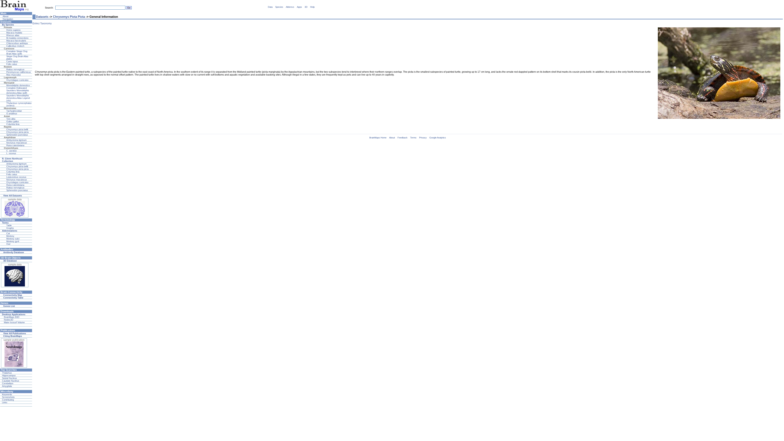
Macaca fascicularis (16, 40)
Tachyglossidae (14, 111)
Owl (8, 244)
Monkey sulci (12, 238)
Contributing (8, 400)
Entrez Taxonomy (42, 23)
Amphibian (10, 137)
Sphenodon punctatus (17, 135)
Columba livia (12, 124)
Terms (413, 137)
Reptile (7, 127)
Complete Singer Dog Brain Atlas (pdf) (16, 52)
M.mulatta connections (17, 38)
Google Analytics (437, 137)
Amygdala (7, 386)
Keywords (7, 394)
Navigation (7, 19)
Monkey (10, 236)
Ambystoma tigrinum (16, 140)
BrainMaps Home (377, 137)
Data (270, 7)
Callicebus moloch (15, 46)
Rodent (8, 67)
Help (312, 7)
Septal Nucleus (9, 378)
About (5, 16)
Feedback (403, 137)
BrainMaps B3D (11, 317)
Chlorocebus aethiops (17, 43)
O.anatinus (11, 113)
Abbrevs (290, 7)
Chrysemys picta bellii (17, 129)
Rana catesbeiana (15, 145)
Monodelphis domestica (18, 85)
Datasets (42, 16)
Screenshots (8, 397)
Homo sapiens (13, 30)
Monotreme (10, 108)
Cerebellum (7, 383)
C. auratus (11, 150)
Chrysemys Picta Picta (69, 16)
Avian (7, 116)
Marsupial (9, 82)
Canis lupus (12, 61)
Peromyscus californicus (18, 72)
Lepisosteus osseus (16, 177)
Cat (8, 233)
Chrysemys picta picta (17, 132)
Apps (299, 7)
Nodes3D (8, 319)
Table (9, 225)
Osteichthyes (11, 148)
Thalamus (7, 373)
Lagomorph (10, 77)
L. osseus (11, 153)
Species (279, 7)
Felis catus (11, 64)
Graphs (10, 228)
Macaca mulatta (14, 32)
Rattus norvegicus (15, 69)
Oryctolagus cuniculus (17, 80)
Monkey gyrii (12, 241)
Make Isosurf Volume (14, 322)
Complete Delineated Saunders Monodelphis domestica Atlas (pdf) (17, 90)
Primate (8, 27)
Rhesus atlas (12, 35)
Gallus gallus (12, 121)
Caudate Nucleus (10, 381)
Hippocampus (9, 375)
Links (4, 402)
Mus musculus (13, 75)
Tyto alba (10, 119)
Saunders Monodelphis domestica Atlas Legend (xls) (18, 98)
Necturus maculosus (16, 142)
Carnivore (9, 48)
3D (306, 7)
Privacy (423, 137)
